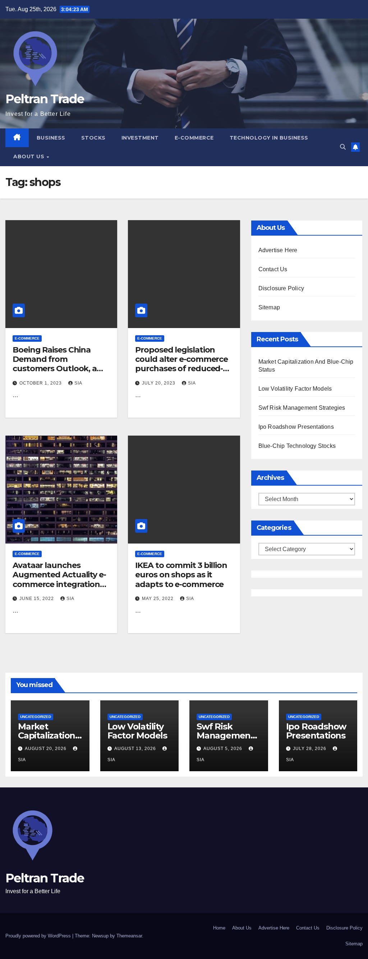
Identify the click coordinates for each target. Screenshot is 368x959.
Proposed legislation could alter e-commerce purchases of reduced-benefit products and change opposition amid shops (182, 373)
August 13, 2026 (135, 748)
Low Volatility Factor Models (295, 389)
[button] (343, 147)
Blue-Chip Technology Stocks (297, 446)
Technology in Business (269, 138)
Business (51, 138)
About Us (29, 156)
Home (219, 928)
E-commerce (194, 138)
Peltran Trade (44, 98)
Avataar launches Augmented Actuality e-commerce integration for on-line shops (59, 579)
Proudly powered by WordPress (38, 935)
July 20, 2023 (159, 383)
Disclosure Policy (281, 288)
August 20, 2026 (46, 748)
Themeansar (129, 935)
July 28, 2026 (310, 748)
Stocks (93, 138)
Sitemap (269, 307)
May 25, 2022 (158, 598)
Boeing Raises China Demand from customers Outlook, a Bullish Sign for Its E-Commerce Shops (55, 369)
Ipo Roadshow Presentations (296, 427)
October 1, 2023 (41, 383)
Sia (78, 383)
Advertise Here (278, 250)
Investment (140, 138)
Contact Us (273, 269)
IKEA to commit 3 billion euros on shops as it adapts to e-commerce (181, 574)
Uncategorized (35, 717)
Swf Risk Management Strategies (301, 408)
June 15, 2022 (37, 598)
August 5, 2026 (223, 748)
